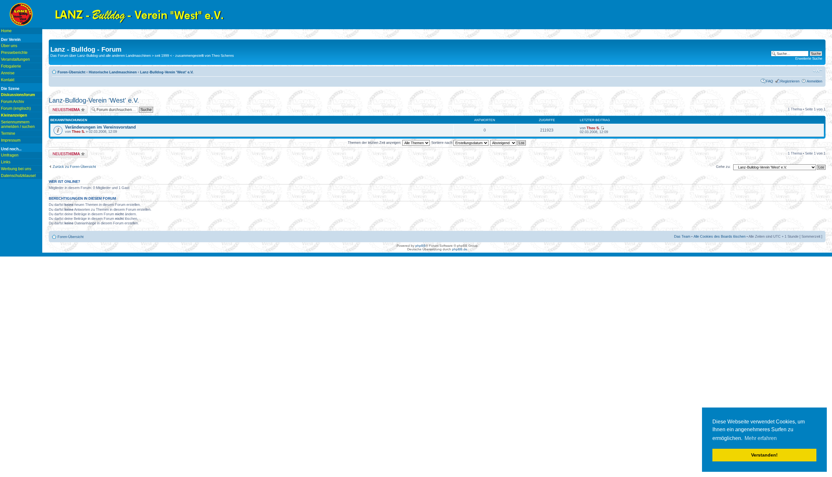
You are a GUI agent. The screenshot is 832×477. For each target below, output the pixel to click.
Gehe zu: (723, 167)
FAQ (769, 81)
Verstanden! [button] (764, 455)
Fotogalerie (11, 66)
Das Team (682, 236)
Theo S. (78, 131)
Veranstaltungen (15, 59)
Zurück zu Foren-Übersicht (74, 167)
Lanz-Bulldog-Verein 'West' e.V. (166, 72)
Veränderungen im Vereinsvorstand (100, 127)
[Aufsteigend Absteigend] (508, 142)
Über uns (9, 46)
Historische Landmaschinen (113, 72)
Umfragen (10, 155)
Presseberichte (14, 52)
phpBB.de (459, 249)
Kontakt (7, 80)
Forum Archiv (12, 101)
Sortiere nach (442, 142)
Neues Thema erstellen (67, 107)
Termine (8, 133)
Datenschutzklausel (18, 175)
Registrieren (790, 81)
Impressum (10, 140)
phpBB (420, 245)
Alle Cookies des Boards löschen (720, 236)
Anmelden (814, 81)
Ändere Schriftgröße (817, 71)
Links (5, 162)
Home (6, 31)
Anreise (8, 73)
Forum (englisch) (16, 108)
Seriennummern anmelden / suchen (18, 124)
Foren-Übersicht (71, 72)
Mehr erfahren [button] (761, 438)
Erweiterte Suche (808, 58)
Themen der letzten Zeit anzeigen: (375, 142)
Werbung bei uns (16, 169)
